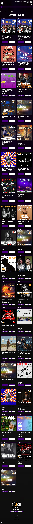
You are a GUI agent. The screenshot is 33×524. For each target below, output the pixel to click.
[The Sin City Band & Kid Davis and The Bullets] (8, 290)
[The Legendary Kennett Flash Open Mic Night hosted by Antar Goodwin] (8, 397)
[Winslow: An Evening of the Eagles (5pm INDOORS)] (8, 27)
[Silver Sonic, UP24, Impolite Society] (24, 370)
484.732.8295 (16, 517)
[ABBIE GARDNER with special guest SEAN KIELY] (24, 397)
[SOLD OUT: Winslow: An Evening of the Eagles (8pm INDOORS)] (24, 27)
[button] (1, 7)
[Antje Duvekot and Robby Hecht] (24, 264)
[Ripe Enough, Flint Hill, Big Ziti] (8, 54)
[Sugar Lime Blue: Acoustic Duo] (8, 107)
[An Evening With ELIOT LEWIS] (24, 132)
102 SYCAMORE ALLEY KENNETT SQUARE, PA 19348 (16, 520)
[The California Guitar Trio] (8, 212)
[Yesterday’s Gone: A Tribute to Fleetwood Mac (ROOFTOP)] (24, 54)
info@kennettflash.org (16, 515)
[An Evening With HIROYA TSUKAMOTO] (8, 132)
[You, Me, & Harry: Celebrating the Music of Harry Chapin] (24, 159)
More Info (12, 68)
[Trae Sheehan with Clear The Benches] (24, 290)
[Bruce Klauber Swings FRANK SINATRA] (8, 451)
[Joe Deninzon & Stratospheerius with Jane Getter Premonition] (24, 343)
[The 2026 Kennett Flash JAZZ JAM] (24, 107)
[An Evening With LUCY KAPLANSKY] (8, 238)
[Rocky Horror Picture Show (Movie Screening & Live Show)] (8, 316)
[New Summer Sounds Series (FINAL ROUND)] (8, 80)
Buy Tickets (5, 68)
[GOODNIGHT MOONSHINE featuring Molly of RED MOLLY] (8, 423)
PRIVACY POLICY (16, 521)
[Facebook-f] (30, 4)
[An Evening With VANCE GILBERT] (24, 80)
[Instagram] (31, 4)
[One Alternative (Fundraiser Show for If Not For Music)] (24, 316)
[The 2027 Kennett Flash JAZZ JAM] (8, 478)
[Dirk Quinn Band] (24, 185)
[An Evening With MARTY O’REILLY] (8, 343)
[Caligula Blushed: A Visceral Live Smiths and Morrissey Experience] (24, 451)
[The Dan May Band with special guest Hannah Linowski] (8, 264)
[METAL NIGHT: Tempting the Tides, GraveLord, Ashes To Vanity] (8, 185)
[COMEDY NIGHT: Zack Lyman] (24, 212)
